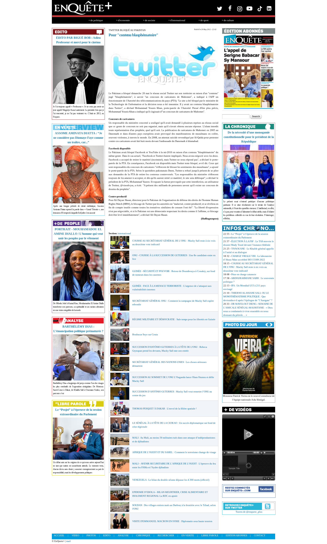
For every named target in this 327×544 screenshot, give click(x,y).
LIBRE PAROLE (209, 535)
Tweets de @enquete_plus (249, 511)
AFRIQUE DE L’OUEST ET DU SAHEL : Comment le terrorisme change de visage (174, 452)
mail (68, 541)
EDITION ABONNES (236, 535)
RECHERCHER (166, 535)
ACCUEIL (59, 535)
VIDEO (75, 535)
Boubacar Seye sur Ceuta (145, 334)
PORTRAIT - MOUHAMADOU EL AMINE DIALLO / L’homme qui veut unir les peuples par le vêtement (78, 234)
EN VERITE (187, 535)
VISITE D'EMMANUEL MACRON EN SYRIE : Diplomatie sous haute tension (172, 521)
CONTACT (259, 535)
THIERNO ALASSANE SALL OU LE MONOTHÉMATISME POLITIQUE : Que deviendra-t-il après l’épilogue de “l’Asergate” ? (247, 296)
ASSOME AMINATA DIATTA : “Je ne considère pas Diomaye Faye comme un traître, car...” (78, 138)
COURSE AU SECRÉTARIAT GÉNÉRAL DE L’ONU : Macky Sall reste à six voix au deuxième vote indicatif (248, 267)
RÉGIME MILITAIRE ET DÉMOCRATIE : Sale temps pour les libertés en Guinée (173, 319)
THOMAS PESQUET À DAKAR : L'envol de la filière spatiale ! (164, 408)
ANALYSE (123, 535)
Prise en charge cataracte (243, 274)
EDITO (106, 535)
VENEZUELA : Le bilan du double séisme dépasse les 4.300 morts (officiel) (170, 479)
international (124, 233)
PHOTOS (91, 535)
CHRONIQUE (143, 535)
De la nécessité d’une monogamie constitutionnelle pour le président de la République (249, 137)
